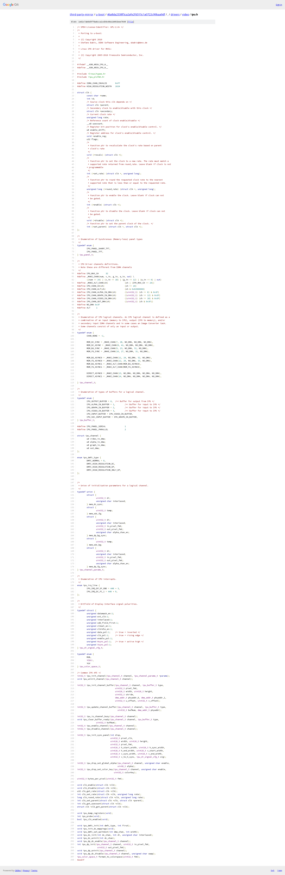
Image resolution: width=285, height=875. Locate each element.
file (130, 21)
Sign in (279, 4)
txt (272, 870)
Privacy (26, 870)
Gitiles (18, 870)
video (185, 14)
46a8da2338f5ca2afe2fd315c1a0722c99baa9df (136, 14)
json (279, 870)
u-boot (100, 14)
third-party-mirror (81, 14)
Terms (34, 870)
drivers (175, 14)
